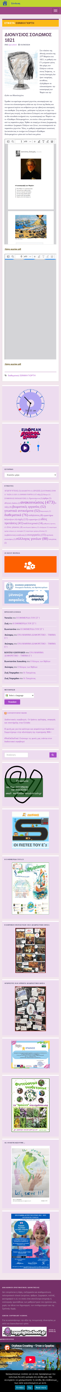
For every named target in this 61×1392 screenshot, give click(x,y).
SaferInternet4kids (17, 713)
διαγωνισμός (45, 511)
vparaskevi (12, 45)
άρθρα (47, 498)
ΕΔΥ (17, 494)
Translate (12, 702)
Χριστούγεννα (36, 498)
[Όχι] (57, 1381)
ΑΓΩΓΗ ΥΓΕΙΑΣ (12, 491)
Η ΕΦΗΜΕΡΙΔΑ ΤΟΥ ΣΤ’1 (28, 618)
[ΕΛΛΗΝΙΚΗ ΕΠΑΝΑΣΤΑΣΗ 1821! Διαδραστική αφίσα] (30, 950)
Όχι (29, 1387)
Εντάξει (20, 1387)
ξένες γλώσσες (15, 527)
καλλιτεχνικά (33, 523)
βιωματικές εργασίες (29, 506)
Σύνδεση (15, 3)
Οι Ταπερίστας (29, 673)
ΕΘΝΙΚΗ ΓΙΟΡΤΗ (28, 375)
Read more (41, 1387)
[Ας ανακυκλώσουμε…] (30, 1175)
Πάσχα (46, 494)
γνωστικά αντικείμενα (22, 510)
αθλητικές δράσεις (12, 503)
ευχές (22, 519)
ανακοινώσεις (37, 502)
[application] (30, 1359)
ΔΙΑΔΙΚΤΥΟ (27, 491)
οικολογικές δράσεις (31, 527)
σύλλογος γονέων (32, 539)
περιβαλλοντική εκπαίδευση (15, 535)
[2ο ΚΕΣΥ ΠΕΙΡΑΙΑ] (30, 564)
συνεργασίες (36, 534)
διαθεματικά (13, 375)
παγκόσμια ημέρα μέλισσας (36, 531)
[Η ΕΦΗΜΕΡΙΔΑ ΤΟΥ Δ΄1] (30, 888)
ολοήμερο (44, 527)
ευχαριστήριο (34, 519)
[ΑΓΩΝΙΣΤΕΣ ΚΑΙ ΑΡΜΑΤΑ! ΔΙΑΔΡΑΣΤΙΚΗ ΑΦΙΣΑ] (30, 1008)
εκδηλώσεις (35, 515)
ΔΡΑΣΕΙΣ (38, 491)
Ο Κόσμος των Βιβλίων (40, 661)
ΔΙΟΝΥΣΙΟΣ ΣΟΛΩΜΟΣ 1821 (28, 37)
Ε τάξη (39, 494)
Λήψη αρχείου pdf (13, 249)
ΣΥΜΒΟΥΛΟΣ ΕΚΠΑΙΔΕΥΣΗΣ (16, 498)
